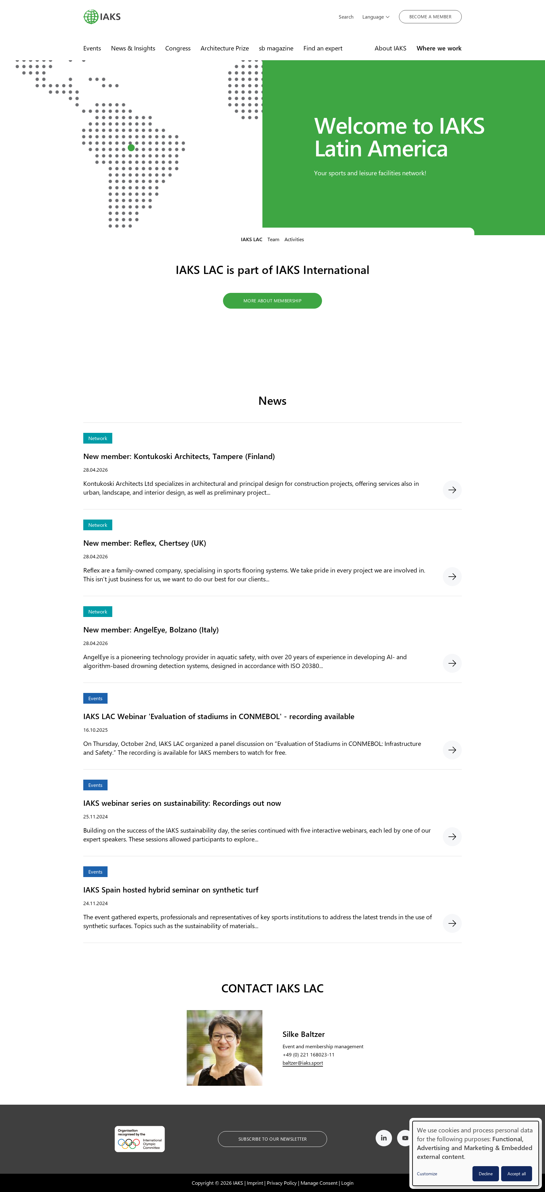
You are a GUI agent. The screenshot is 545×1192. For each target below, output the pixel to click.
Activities (294, 239)
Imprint (255, 1182)
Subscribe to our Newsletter (272, 1139)
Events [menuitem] (92, 48)
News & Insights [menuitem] (133, 48)
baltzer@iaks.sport (303, 1062)
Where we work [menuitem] (439, 48)
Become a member (430, 17)
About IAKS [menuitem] (391, 48)
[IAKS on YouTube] (405, 1139)
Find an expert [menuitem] (323, 48)
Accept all (516, 1174)
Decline (486, 1174)
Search (346, 16)
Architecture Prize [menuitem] (225, 48)
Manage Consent (319, 1182)
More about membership (272, 301)
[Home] (206, 16)
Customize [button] (427, 1174)
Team (273, 239)
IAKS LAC (251, 239)
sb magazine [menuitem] (276, 48)
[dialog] (476, 1153)
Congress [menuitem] (177, 48)
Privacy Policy (282, 1182)
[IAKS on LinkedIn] (384, 1139)
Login (347, 1182)
